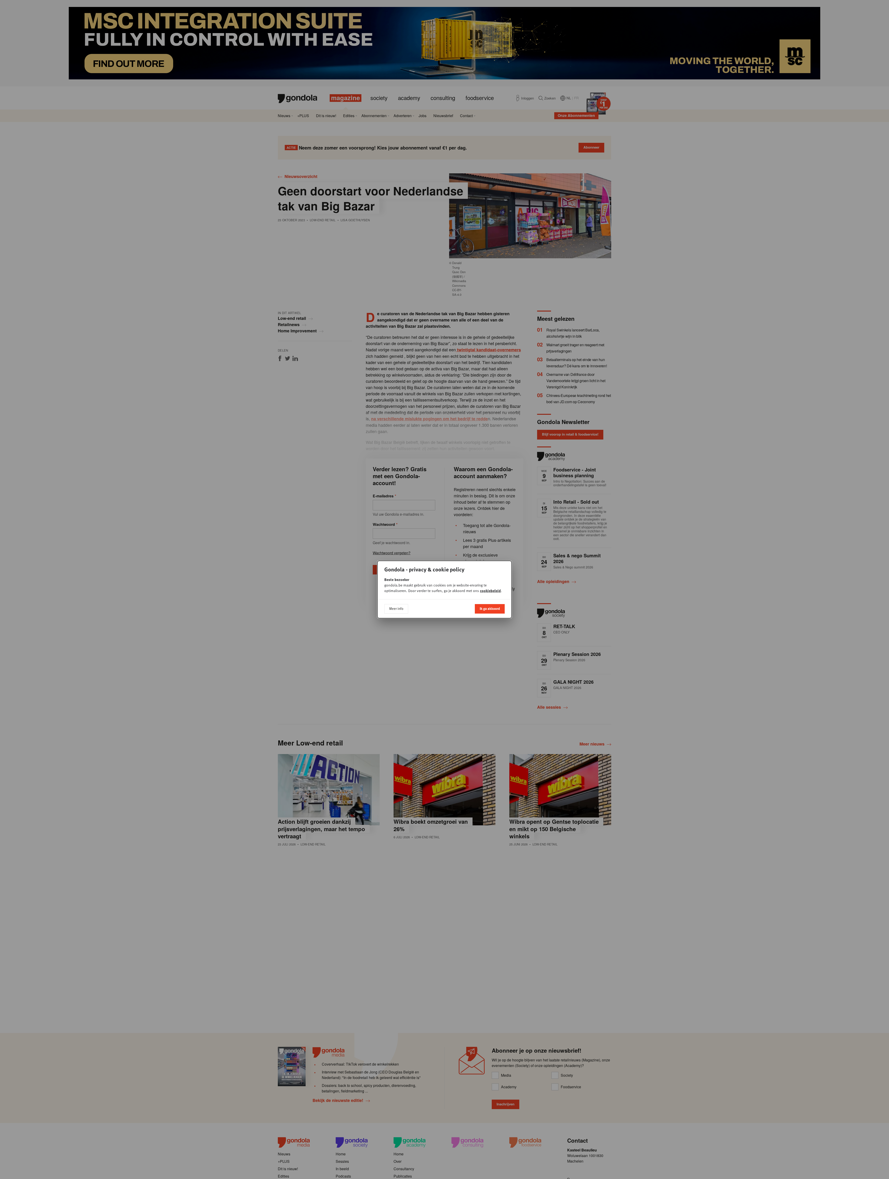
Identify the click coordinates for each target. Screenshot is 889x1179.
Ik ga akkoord (490, 608)
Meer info (396, 608)
